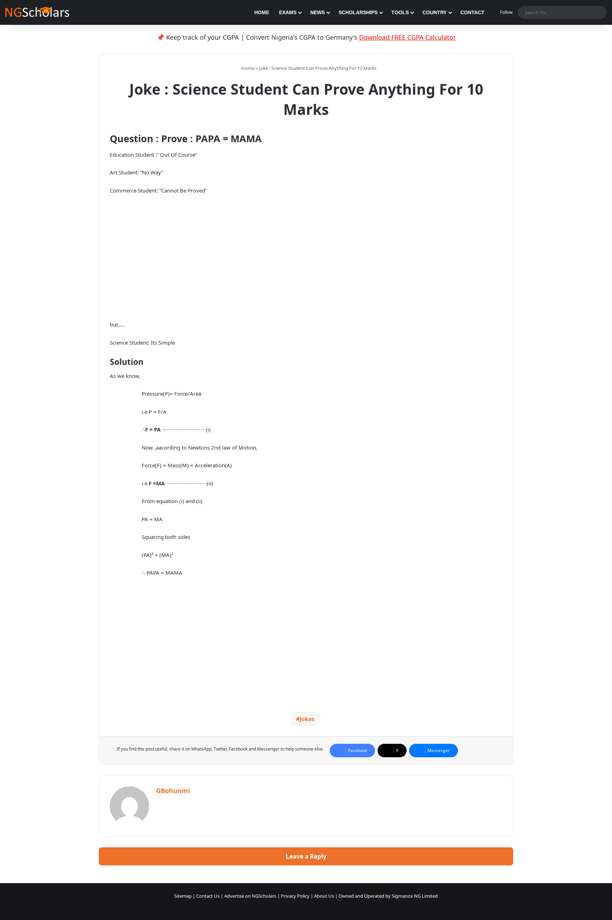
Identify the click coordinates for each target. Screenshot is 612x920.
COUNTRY (435, 12)
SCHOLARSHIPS (358, 12)
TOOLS (400, 12)
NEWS (317, 12)
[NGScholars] (37, 12)
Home (247, 68)
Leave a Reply (306, 856)
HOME (261, 12)
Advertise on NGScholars (250, 896)
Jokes (307, 719)
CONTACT (472, 12)
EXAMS (287, 12)
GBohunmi (173, 790)
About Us (324, 896)
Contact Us (208, 896)
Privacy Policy (295, 896)
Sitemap (183, 896)
